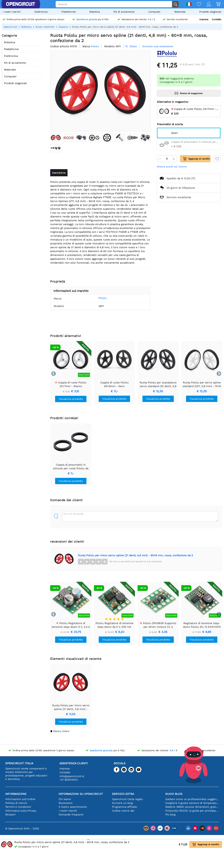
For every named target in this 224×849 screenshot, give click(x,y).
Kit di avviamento (124, 11)
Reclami (10, 814)
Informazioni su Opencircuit (81, 793)
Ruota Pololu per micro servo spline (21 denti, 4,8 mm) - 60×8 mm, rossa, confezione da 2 (135, 555)
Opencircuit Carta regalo (127, 799)
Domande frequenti (71, 814)
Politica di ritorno (16, 803)
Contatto (216, 19)
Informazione (15, 793)
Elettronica (41, 11)
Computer (154, 11)
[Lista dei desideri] (196, 4)
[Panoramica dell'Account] (206, 4)
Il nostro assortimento (73, 806)
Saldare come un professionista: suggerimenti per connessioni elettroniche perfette (192, 799)
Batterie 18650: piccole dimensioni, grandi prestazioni (192, 806)
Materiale (180, 11)
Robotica (94, 11)
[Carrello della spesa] (215, 4)
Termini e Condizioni (18, 806)
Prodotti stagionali (210, 11)
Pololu (103, 298)
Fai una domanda (73, 513)
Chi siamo (65, 799)
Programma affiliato (124, 806)
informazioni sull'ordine (20, 799)
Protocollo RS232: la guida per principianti (192, 810)
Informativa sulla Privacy (20, 810)
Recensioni (65, 803)
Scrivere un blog (122, 803)
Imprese (203, 19)
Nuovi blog (173, 793)
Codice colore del (123, 810)
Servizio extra (123, 793)
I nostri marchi (12, 11)
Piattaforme (68, 11)
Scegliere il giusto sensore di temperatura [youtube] (192, 803)
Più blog (170, 814)
